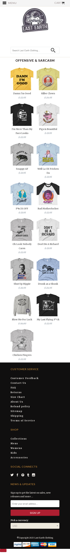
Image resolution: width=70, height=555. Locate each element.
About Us (17, 401)
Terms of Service (23, 420)
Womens (16, 448)
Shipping (17, 416)
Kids (14, 453)
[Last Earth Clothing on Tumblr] (28, 474)
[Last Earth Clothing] (35, 20)
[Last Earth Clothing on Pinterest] (23, 474)
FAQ (13, 387)
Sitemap (16, 411)
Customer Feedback (25, 378)
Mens (14, 443)
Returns (16, 392)
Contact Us (18, 383)
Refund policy (20, 406)
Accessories (19, 457)
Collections (19, 438)
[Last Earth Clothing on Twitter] (12, 474)
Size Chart (18, 397)
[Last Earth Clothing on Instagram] (33, 474)
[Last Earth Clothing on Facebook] (17, 474)
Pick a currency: (20, 520)
